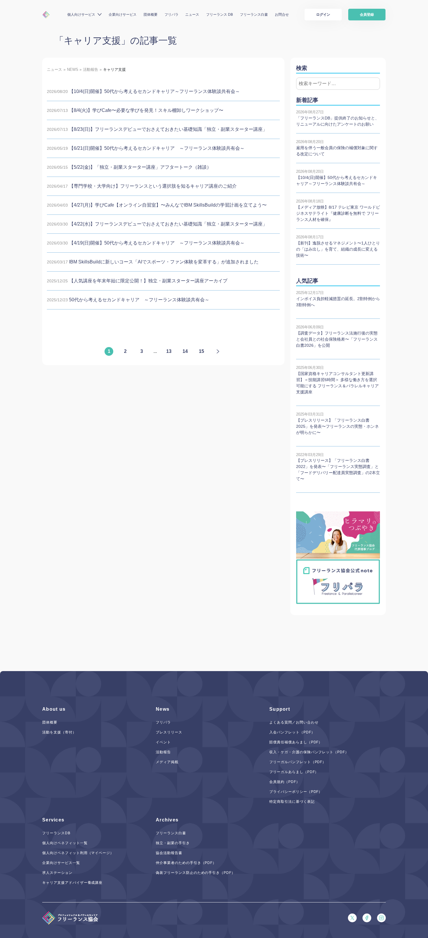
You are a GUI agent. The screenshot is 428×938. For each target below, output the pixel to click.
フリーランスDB (56, 833)
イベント (163, 742)
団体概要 (151, 15)
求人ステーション (57, 873)
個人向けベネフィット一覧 (65, 843)
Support (279, 709)
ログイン (323, 15)
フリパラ (171, 15)
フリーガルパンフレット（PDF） (297, 762)
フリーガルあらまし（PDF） (294, 772)
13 (168, 351)
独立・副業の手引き (173, 843)
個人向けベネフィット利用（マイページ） (78, 853)
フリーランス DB (219, 15)
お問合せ (282, 15)
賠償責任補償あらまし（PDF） (295, 742)
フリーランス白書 (254, 15)
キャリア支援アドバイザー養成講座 (72, 883)
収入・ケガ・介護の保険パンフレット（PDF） (309, 752)
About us (54, 709)
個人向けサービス (81, 15)
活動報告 (163, 752)
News (162, 709)
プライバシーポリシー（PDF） (295, 792)
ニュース (192, 15)
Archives (167, 819)
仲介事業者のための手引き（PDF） (186, 863)
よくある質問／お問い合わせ (293, 722)
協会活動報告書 (169, 853)
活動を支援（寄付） (59, 732)
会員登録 (367, 15)
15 (201, 351)
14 (185, 351)
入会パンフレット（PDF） (292, 732)
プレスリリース (169, 732)
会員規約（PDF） (284, 782)
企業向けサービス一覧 (61, 863)
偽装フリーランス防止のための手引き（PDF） (195, 873)
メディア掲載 (167, 762)
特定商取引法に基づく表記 (292, 802)
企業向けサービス (123, 15)
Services (53, 819)
